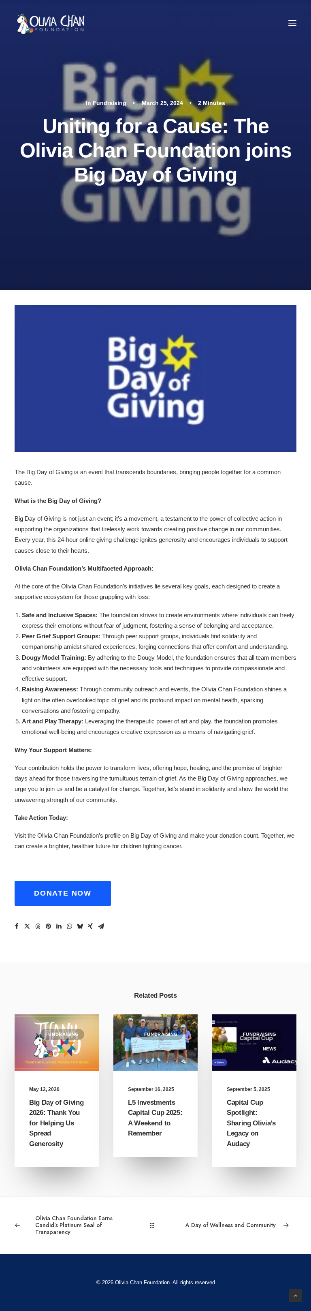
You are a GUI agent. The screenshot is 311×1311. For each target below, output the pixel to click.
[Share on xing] (90, 926)
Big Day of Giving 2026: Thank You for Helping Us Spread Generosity (56, 1123)
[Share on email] (101, 926)
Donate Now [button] (63, 893)
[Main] (155, 1225)
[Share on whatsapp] (69, 926)
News (270, 1048)
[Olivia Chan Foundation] (50, 23)
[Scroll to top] (295, 1295)
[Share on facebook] (16, 926)
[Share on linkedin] (59, 926)
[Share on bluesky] (80, 926)
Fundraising (109, 103)
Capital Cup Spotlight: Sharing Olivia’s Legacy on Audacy (251, 1123)
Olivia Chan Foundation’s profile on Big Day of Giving (107, 835)
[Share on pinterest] (48, 926)
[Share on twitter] (27, 926)
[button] (292, 23)
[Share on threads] (38, 926)
